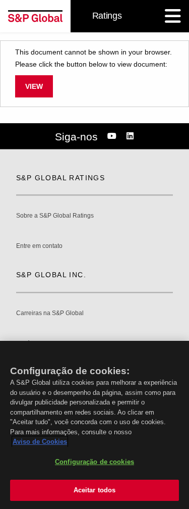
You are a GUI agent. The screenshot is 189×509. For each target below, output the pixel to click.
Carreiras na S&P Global (50, 313)
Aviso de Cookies (40, 441)
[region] (94, 425)
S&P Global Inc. (51, 275)
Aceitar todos (95, 490)
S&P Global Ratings (60, 178)
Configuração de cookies (94, 462)
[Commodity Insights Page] (113, 136)
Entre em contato (39, 246)
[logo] (35, 16)
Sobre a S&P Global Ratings (55, 216)
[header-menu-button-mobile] (173, 16)
